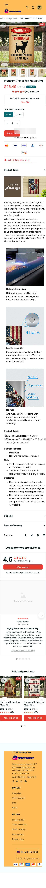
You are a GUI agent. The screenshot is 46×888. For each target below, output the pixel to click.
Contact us (16, 793)
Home (2, 18)
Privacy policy (18, 820)
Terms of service (19, 825)
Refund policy (18, 839)
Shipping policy (18, 829)
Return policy (17, 834)
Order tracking (18, 798)
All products (13, 18)
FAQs (14, 803)
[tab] (17, 659)
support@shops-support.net (24, 777)
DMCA (15, 808)
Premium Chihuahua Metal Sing (23, 651)
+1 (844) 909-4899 (20, 773)
